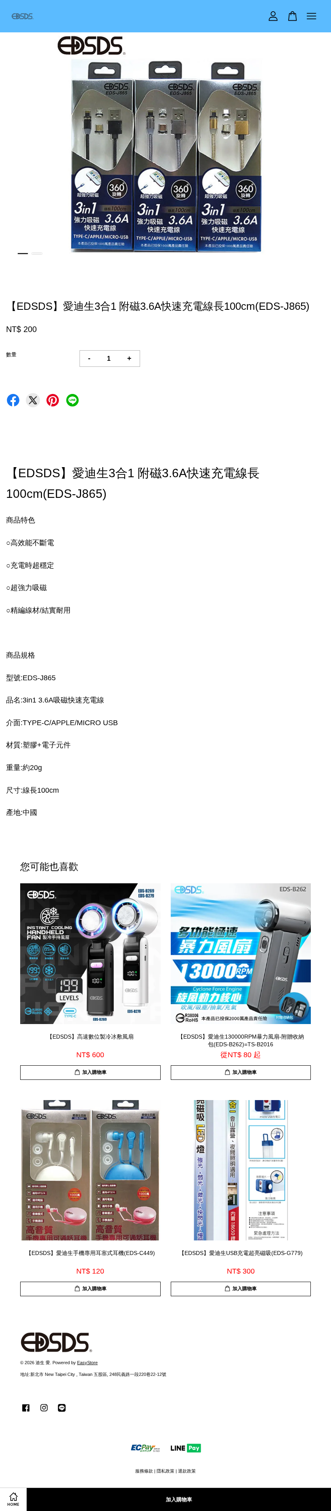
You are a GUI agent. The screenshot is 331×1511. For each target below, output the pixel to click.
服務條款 (144, 1471)
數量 (11, 354)
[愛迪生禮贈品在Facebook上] (25, 1411)
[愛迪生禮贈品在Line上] (61, 1411)
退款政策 (187, 1471)
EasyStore (87, 1362)
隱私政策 (165, 1471)
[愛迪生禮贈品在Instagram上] (44, 1411)
